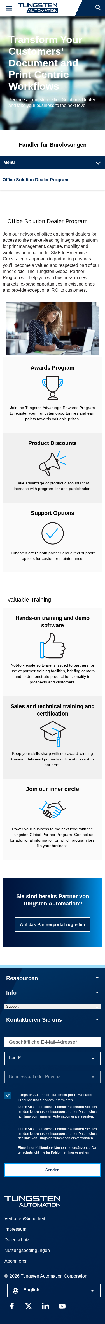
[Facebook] (11, 1305)
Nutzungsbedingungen (47, 1112)
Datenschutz (16, 1239)
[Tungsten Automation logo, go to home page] (45, 1201)
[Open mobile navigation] (8, 8)
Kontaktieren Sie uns (34, 1020)
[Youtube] (62, 1305)
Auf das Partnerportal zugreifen (52, 924)
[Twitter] (28, 1305)
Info (11, 993)
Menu (9, 162)
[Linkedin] (45, 1305)
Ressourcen (22, 978)
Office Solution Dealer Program (35, 179)
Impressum (15, 1229)
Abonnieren (16, 1261)
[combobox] (54, 1290)
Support (12, 1006)
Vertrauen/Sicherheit (24, 1218)
